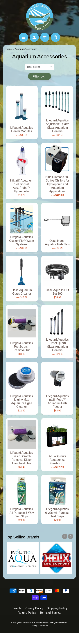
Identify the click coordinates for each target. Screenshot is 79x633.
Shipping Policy (57, 608)
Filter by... (39, 76)
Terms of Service (50, 612)
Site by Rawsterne (39, 625)
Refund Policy (27, 612)
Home (9, 49)
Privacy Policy (34, 608)
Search (16, 608)
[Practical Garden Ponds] (39, 17)
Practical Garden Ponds (38, 622)
